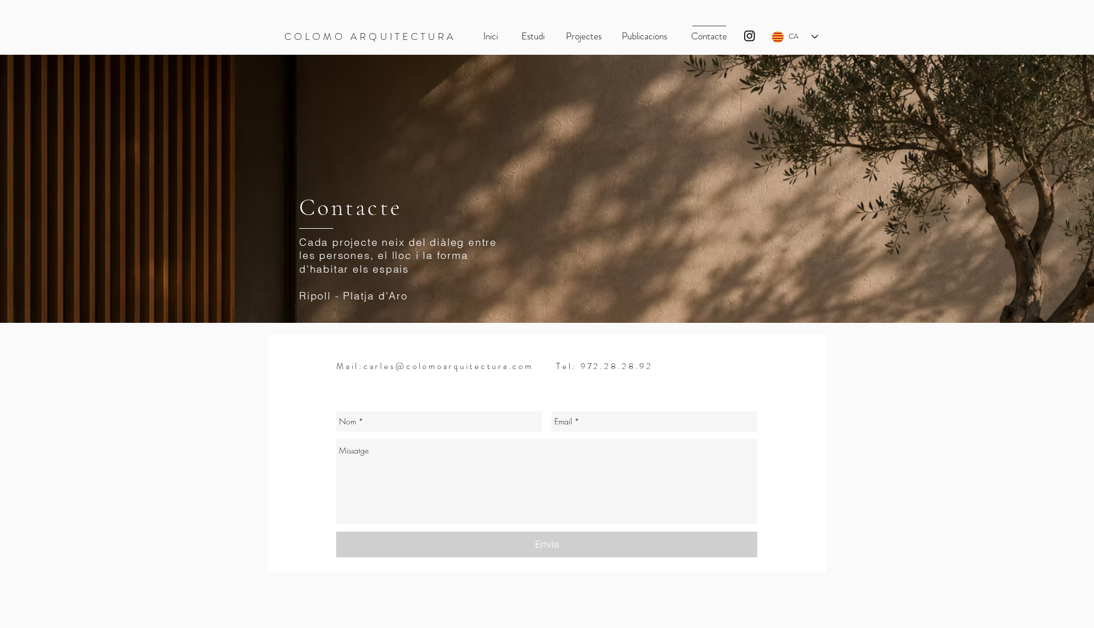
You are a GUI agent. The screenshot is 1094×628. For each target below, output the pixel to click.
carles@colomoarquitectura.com (448, 366)
